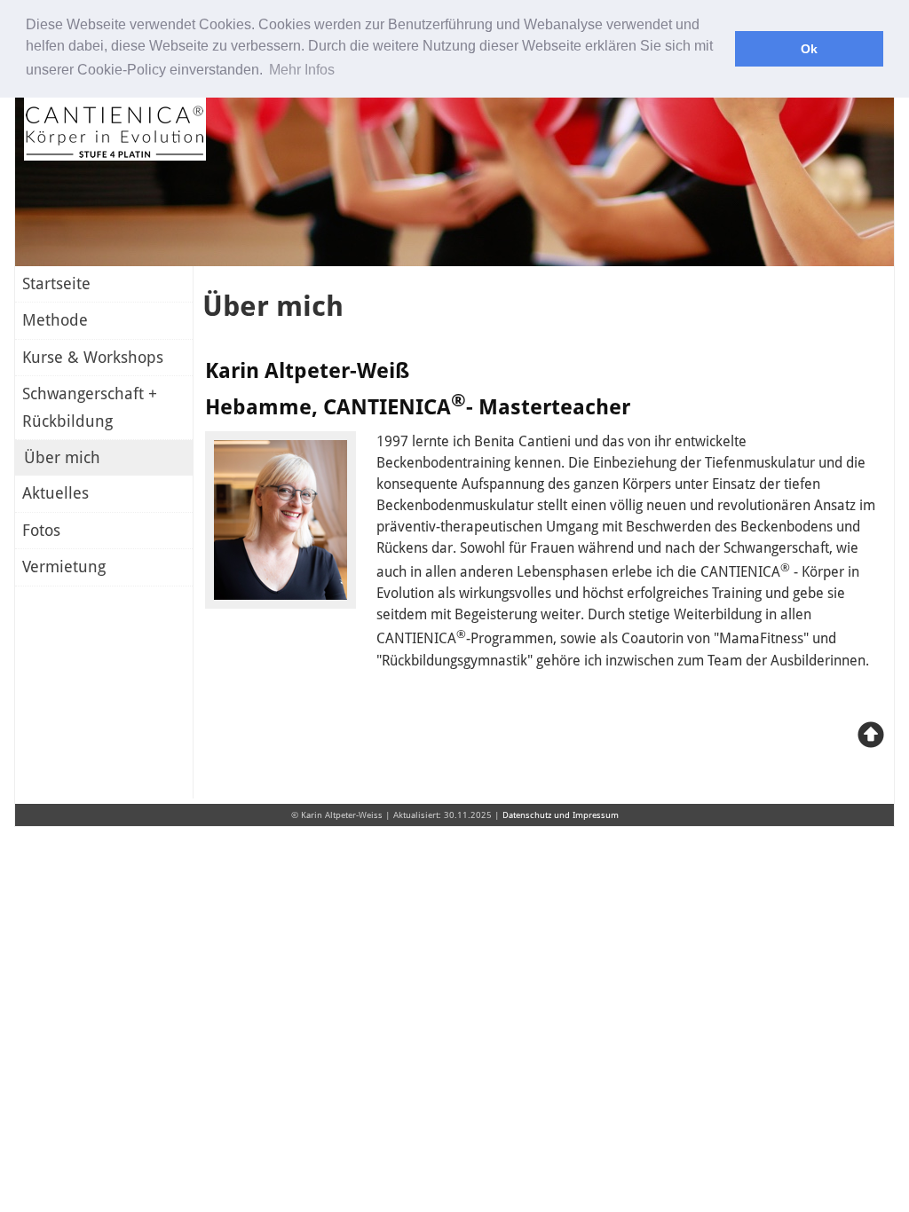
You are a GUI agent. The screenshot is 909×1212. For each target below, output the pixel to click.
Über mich (62, 458)
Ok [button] (809, 49)
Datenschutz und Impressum (560, 815)
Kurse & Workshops (92, 357)
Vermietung (64, 567)
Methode (55, 320)
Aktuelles (55, 493)
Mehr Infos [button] (302, 69)
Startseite (56, 284)
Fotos (41, 530)
